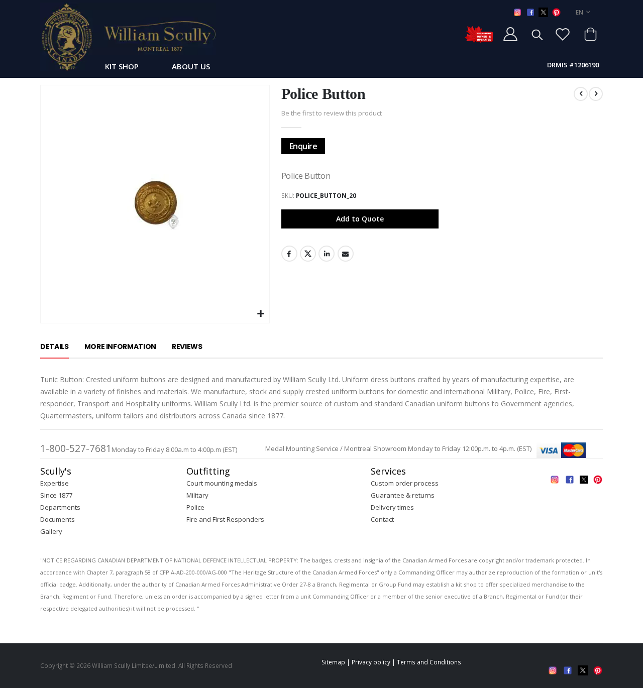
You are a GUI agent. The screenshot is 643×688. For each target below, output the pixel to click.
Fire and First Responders (225, 519)
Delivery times (392, 507)
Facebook (289, 254)
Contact (382, 519)
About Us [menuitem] (191, 66)
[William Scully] (128, 37)
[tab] (54, 347)
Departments (60, 507)
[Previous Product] (581, 94)
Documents (57, 519)
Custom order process (405, 483)
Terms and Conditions (429, 662)
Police (195, 507)
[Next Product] (596, 94)
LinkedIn (326, 254)
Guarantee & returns (403, 495)
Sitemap (333, 662)
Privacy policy (371, 662)
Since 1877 (56, 495)
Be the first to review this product (331, 113)
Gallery (51, 531)
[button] (260, 314)
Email (346, 254)
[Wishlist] (562, 34)
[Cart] (590, 34)
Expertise (54, 483)
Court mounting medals (221, 483)
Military (197, 495)
